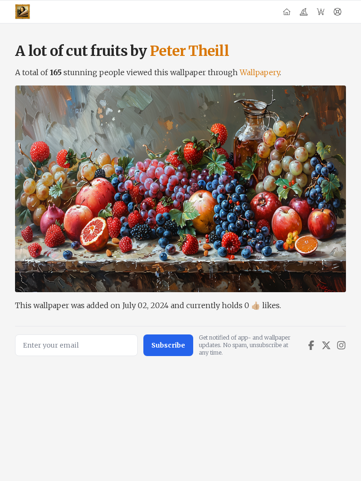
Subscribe (168, 345)
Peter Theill (189, 51)
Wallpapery (260, 72)
